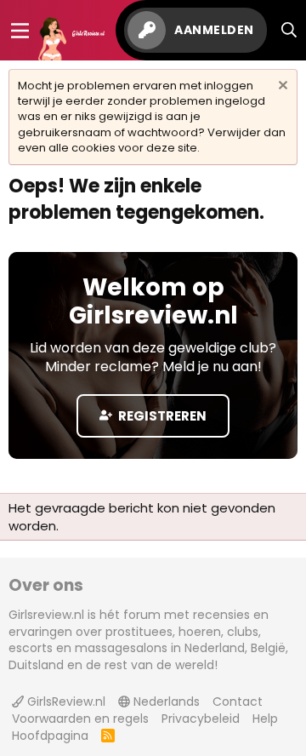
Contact (237, 701)
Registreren (161, 416)
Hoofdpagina (50, 735)
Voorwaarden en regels (80, 718)
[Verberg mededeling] (281, 87)
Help (265, 718)
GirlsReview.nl (64, 701)
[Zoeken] (289, 30)
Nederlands (165, 701)
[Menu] (20, 30)
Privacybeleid (201, 718)
